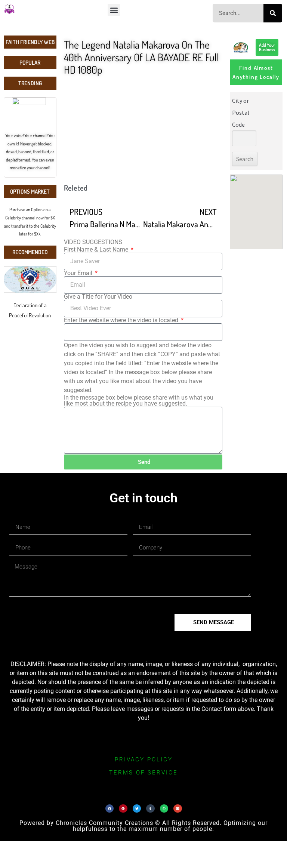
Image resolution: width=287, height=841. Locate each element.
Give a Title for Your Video (98, 297)
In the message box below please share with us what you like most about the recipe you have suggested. (138, 401)
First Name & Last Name (97, 250)
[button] (114, 10)
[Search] (272, 13)
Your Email (79, 273)
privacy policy (144, 759)
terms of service (143, 772)
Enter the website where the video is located (122, 320)
